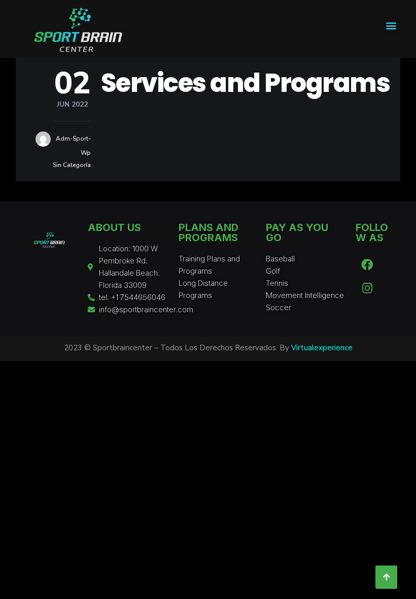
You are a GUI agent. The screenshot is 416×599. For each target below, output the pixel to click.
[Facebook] (367, 264)
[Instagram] (367, 288)
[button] (391, 25)
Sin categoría (72, 165)
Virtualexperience (322, 348)
